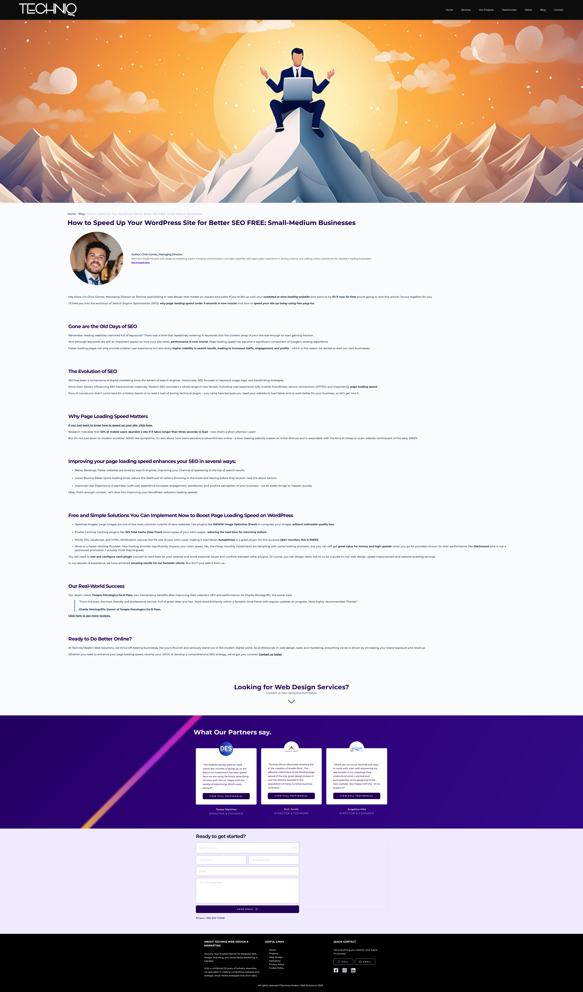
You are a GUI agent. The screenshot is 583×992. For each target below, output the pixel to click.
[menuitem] (449, 10)
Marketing (275, 960)
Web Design (276, 957)
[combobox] (247, 848)
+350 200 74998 (215, 918)
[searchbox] (248, 848)
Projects (274, 953)
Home (272, 950)
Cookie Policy (276, 968)
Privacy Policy (276, 964)
